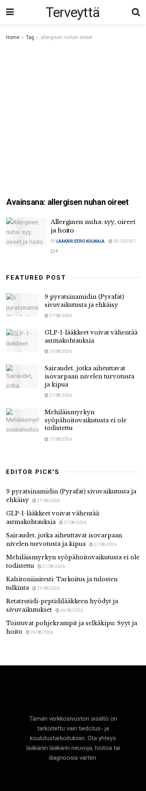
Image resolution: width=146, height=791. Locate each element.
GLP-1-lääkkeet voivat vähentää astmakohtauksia (91, 336)
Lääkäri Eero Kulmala (80, 241)
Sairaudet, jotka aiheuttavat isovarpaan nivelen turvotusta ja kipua (89, 376)
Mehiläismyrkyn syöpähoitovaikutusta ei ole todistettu (86, 420)
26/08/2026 (71, 610)
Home (12, 37)
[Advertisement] (73, 119)
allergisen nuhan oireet (66, 37)
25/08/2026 (41, 632)
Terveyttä (73, 12)
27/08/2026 (60, 315)
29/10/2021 (124, 241)
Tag (30, 37)
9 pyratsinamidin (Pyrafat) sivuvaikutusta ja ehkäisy (84, 301)
